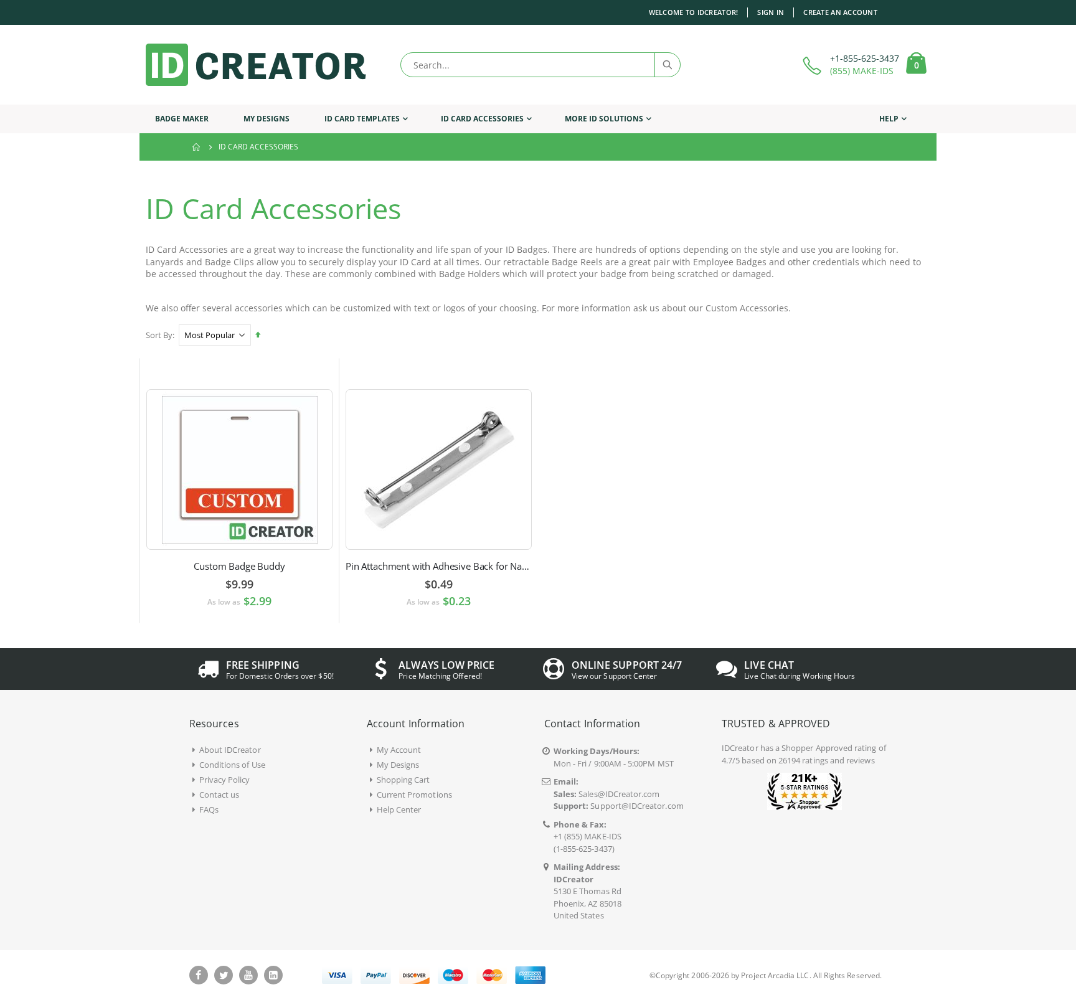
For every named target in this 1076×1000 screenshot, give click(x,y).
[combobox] (540, 64)
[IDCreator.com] (256, 65)
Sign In (770, 12)
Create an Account (840, 12)
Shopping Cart (403, 779)
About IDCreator (230, 749)
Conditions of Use (232, 764)
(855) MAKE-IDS (862, 71)
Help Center (399, 809)
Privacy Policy (224, 779)
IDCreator (740, 747)
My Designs (398, 764)
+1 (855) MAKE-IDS (587, 836)
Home (196, 146)
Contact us (219, 794)
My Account (399, 749)
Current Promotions (414, 794)
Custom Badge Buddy (239, 566)
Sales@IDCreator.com (618, 794)
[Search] (666, 64)
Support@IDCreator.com (636, 805)
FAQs (209, 809)
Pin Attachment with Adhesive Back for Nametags (439, 566)
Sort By (159, 335)
